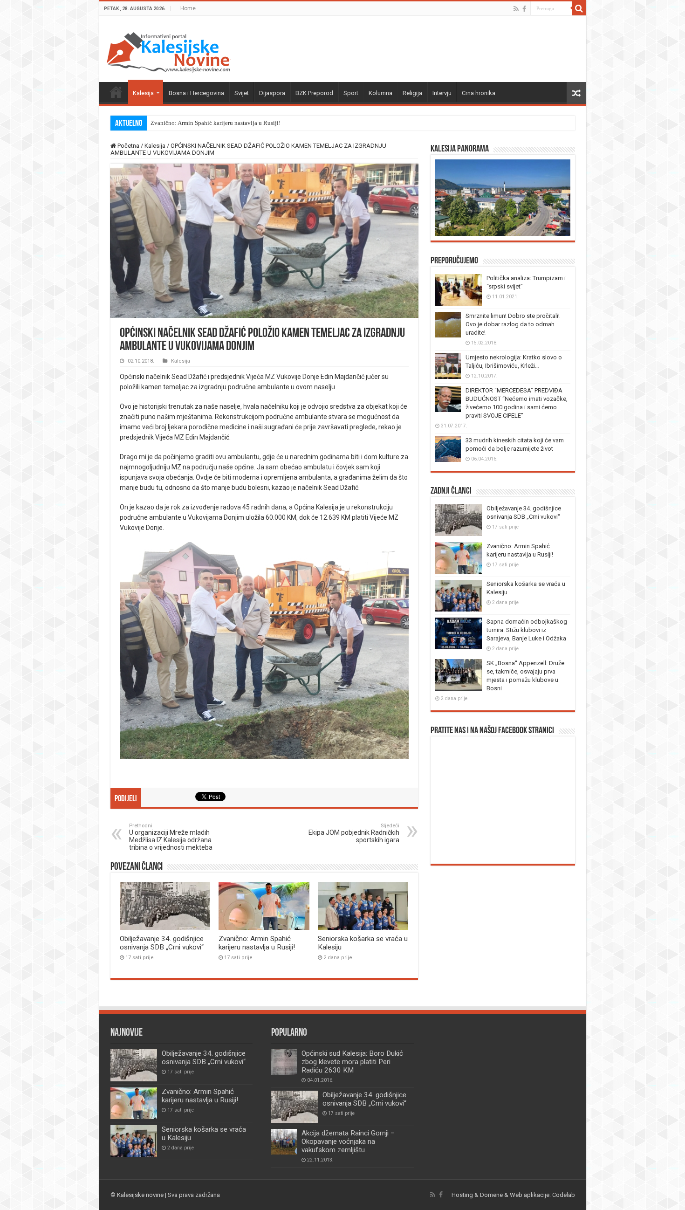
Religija (412, 92)
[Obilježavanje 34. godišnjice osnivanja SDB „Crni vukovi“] (294, 1106)
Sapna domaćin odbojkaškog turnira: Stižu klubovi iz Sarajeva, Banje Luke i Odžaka (526, 630)
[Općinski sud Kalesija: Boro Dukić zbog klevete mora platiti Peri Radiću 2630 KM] (284, 1062)
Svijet (241, 92)
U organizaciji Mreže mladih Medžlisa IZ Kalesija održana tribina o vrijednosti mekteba (170, 837)
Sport (350, 92)
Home (188, 8)
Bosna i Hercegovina (196, 92)
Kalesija (143, 92)
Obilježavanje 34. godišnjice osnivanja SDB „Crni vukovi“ (162, 943)
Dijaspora (272, 92)
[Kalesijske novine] (168, 50)
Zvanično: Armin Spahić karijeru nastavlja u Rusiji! (216, 122)
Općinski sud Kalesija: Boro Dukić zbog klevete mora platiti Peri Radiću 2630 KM (352, 1061)
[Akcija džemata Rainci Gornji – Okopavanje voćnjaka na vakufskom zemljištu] (284, 1142)
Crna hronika (478, 92)
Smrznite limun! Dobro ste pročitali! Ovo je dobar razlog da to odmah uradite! (513, 324)
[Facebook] (524, 8)
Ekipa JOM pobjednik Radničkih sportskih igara (353, 833)
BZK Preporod (314, 92)
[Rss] (516, 8)
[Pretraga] (579, 8)
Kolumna (380, 92)
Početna (116, 92)
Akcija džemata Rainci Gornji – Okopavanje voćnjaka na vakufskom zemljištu (348, 1141)
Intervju (442, 92)
